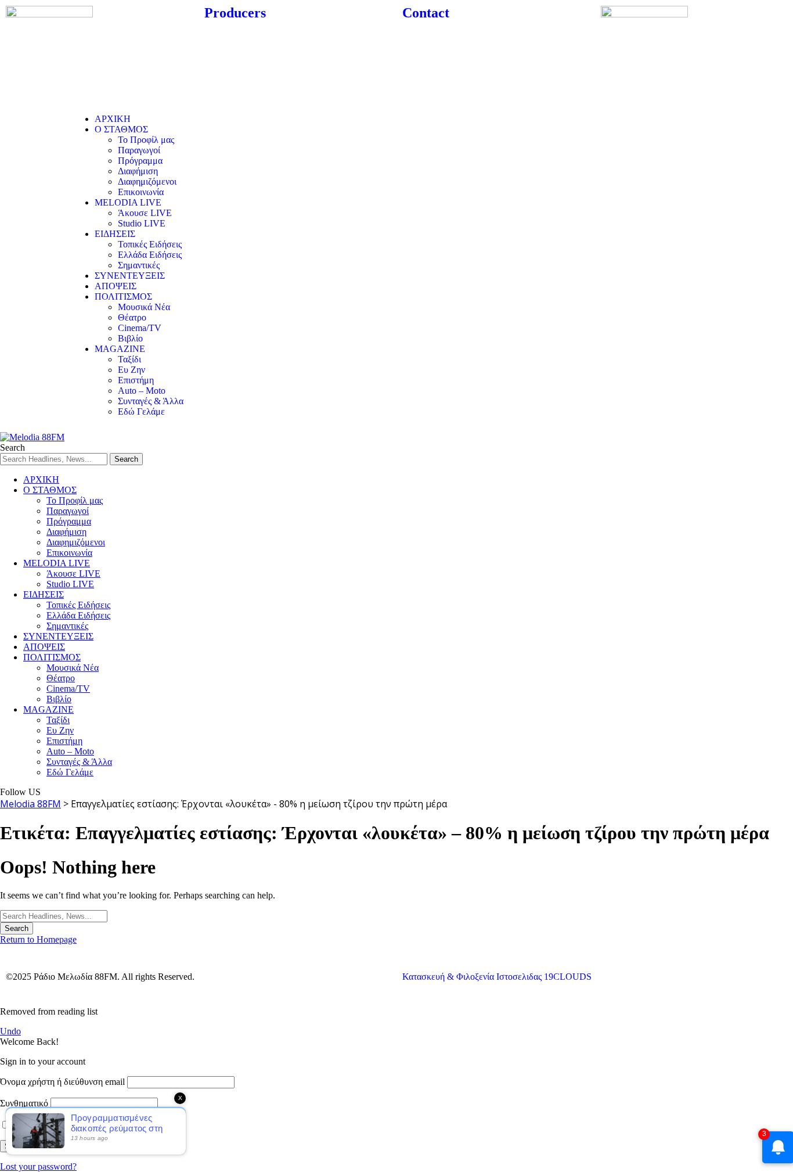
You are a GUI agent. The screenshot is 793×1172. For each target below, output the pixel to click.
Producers (235, 12)
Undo (10, 1031)
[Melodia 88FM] (32, 437)
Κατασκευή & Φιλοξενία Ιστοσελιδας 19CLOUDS (497, 977)
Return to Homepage (38, 939)
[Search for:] (53, 916)
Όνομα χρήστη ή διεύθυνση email (62, 1082)
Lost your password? (38, 1166)
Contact (425, 12)
